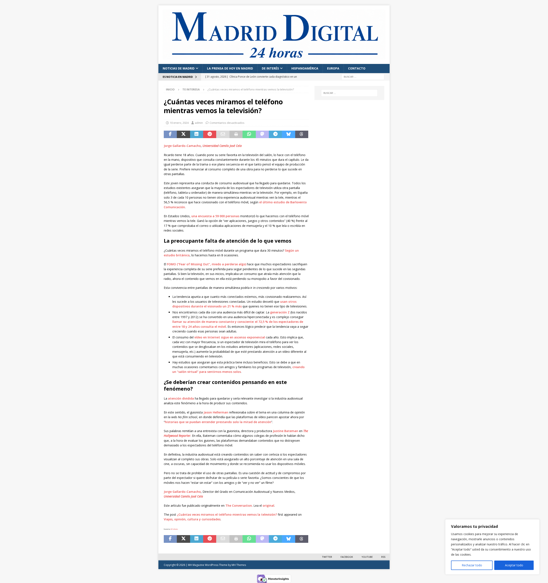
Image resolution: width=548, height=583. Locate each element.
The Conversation (238, 505)
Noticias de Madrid (179, 68)
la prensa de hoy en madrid (230, 68)
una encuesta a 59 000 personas (215, 216)
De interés (270, 68)
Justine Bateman (285, 431)
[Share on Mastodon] (262, 134)
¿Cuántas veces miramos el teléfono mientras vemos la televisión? (227, 514)
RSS (383, 556)
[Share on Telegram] (275, 134)
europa (333, 68)
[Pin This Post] (209, 134)
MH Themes (239, 565)
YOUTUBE (367, 556)
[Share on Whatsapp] (249, 134)
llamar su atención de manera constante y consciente (212, 322)
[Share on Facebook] (170, 134)
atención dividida (181, 398)
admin (199, 123)
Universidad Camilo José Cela (222, 146)
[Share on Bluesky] (288, 134)
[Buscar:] (362, 76)
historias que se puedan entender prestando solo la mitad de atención (218, 422)
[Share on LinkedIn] (196, 134)
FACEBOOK (347, 556)
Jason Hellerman (216, 412)
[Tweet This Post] (183, 134)
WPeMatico (174, 529)
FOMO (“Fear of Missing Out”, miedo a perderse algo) (206, 264)
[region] (492, 546)
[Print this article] (236, 134)
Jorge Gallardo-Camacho (182, 146)
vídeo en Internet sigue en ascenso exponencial (229, 337)
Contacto (356, 68)
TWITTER (327, 556)
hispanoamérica (304, 68)
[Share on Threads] (301, 134)
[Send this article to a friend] (222, 134)
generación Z (280, 312)
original (268, 505)
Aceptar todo (514, 565)
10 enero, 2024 (179, 123)
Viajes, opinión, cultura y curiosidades (192, 519)
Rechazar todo (472, 565)
